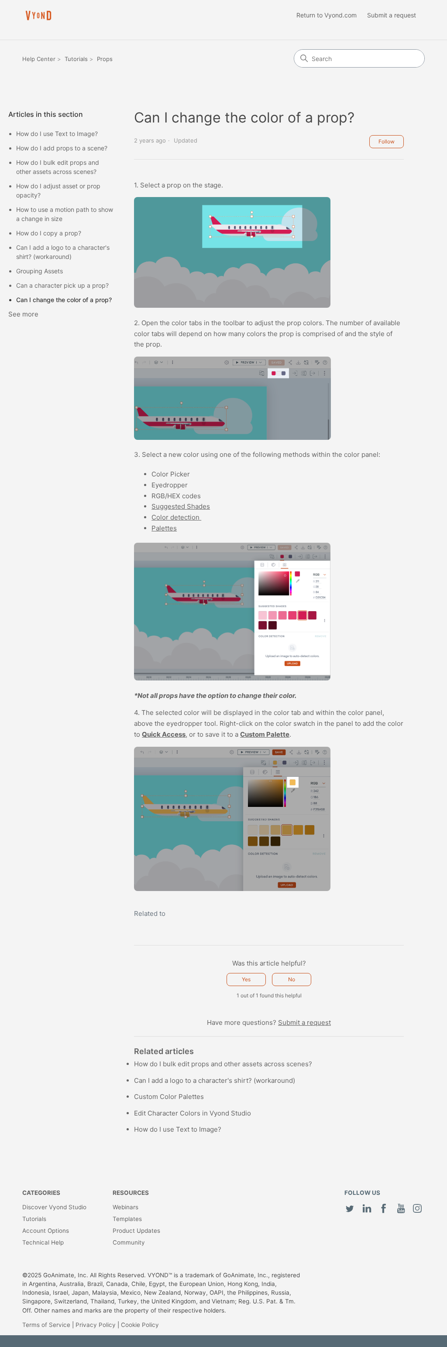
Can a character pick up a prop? (62, 285)
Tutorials (76, 58)
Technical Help (43, 1242)
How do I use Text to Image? (57, 133)
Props (105, 58)
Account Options (45, 1230)
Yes (246, 979)
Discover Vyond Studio (54, 1207)
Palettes (164, 528)
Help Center (38, 58)
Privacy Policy (96, 1324)
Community (129, 1242)
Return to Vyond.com (326, 15)
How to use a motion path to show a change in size (64, 214)
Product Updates (136, 1230)
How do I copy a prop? (48, 233)
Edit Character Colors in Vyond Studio (192, 1113)
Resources (131, 1192)
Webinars (125, 1207)
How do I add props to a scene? (61, 148)
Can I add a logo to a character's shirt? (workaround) (63, 252)
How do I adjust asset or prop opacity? (58, 190)
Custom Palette (264, 734)
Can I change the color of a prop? (64, 299)
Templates (127, 1218)
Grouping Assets (39, 271)
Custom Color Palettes (169, 1096)
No (291, 979)
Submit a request (391, 15)
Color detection (176, 517)
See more (23, 314)
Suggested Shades (180, 506)
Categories (41, 1192)
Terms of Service (46, 1324)
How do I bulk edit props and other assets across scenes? (57, 167)
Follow (386, 141)
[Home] (38, 15)
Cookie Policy (140, 1324)
